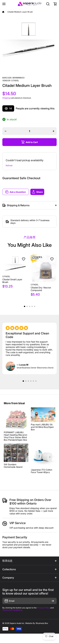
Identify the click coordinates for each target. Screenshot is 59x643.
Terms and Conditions (12, 610)
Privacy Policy (43, 608)
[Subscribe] (53, 601)
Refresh (9, 165)
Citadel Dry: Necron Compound (41, 289)
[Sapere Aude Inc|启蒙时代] (29, 4)
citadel (15, 80)
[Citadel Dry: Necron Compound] (44, 268)
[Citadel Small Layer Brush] (15, 264)
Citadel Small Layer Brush (12, 280)
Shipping (6, 98)
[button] (43, 192)
